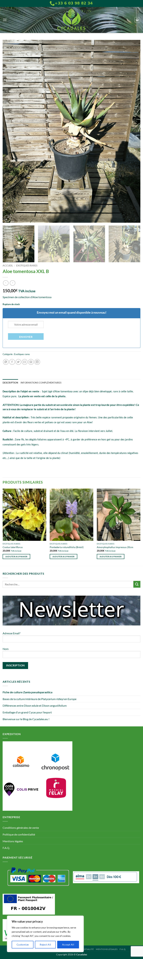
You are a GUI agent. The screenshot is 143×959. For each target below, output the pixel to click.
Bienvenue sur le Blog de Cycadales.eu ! (26, 719)
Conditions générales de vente (21, 827)
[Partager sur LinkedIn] (37, 362)
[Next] (133, 131)
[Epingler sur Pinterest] (31, 362)
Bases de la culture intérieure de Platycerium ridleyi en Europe (39, 699)
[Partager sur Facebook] (12, 362)
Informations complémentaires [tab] (41, 382)
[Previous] (10, 131)
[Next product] (5, 283)
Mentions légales (13, 841)
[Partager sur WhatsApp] (6, 362)
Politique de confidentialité (19, 834)
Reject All (45, 944)
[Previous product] (12, 283)
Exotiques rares (26, 265)
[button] (5, 20)
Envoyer (25, 336)
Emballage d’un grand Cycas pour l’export (27, 712)
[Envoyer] (136, 584)
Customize (23, 944)
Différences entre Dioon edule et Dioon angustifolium (35, 705)
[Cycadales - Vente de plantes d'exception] (71, 20)
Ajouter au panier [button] (16, 556)
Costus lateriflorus (13, 547)
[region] (45, 934)
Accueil (8, 265)
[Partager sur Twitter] (18, 362)
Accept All (68, 944)
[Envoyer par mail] (25, 362)
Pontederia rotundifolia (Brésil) (67, 547)
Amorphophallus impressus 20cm (115, 547)
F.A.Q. (6, 847)
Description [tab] (10, 382)
